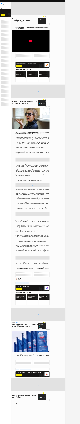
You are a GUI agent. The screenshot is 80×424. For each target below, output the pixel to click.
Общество (29, 77)
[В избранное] (25, 77)
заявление (33, 249)
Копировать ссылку (46, 23)
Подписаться (19, 65)
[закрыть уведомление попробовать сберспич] (45, 19)
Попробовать (40, 22)
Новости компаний (41, 77)
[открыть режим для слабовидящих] (43, 16)
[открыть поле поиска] (63, 1)
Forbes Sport (17, 77)
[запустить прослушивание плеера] (45, 16)
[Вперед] (51, 56)
